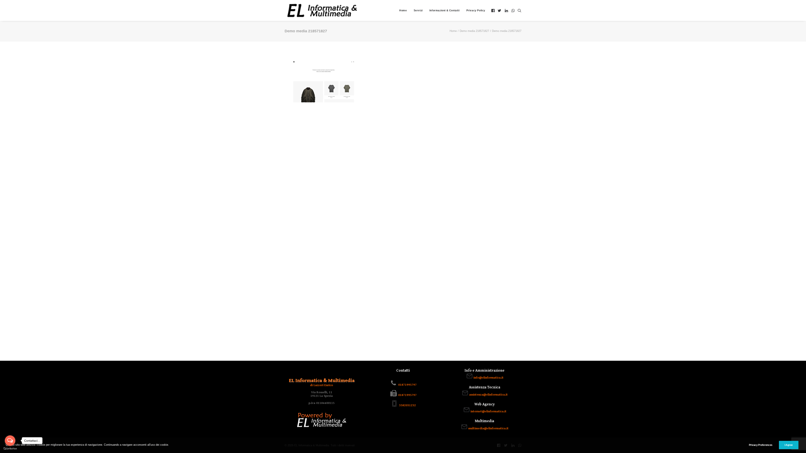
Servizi (418, 10)
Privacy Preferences (760, 445)
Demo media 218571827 (474, 31)
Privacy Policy (475, 10)
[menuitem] (403, 10)
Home (403, 10)
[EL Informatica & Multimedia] (322, 10)
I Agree (789, 445)
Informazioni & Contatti (444, 10)
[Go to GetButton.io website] (10, 448)
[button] (493, 10)
